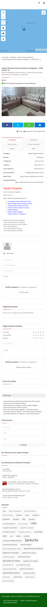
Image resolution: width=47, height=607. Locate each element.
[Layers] (44, 12)
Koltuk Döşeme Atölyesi (25, 57)
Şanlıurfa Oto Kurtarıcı (11, 553)
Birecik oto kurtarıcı (30, 511)
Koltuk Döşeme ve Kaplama (12, 405)
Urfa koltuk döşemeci (33, 414)
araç (4, 511)
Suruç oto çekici (23, 524)
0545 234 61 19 (39, 165)
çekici (5, 536)
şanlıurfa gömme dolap (23, 565)
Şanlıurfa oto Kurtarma (33, 548)
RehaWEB (29, 596)
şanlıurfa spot (17, 577)
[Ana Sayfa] (3, 33)
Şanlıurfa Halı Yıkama (10, 545)
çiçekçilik (26, 536)
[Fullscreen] (3, 22)
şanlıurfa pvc (6, 577)
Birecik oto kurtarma (15, 511)
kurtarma (6, 519)
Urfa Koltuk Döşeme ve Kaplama (14, 414)
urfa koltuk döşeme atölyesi (12, 412)
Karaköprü (40, 157)
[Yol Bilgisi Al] (3, 39)
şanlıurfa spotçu (29, 577)
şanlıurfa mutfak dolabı (9, 569)
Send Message (24, 292)
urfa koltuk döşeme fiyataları (32, 412)
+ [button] (3, 12)
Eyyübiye (19, 515)
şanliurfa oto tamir (11, 560)
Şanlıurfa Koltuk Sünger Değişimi (14, 409)
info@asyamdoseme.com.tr (34, 173)
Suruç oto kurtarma (9, 524)
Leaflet (38, 50)
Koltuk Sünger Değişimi (29, 405)
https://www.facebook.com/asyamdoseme (29, 182)
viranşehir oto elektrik (26, 528)
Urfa (33, 523)
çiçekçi (18, 536)
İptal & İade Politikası (10, 603)
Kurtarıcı (16, 519)
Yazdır (20, 131)
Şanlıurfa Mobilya (26, 545)
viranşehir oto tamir (9, 532)
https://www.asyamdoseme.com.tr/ (32, 176)
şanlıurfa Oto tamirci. (11, 573)
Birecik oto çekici (8, 515)
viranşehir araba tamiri (10, 528)
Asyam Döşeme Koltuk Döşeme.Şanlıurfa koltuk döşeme (21, 401)
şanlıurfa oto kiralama (26, 569)
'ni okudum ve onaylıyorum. (21, 287)
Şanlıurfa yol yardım (24, 557)
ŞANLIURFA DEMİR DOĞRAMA (12, 541)
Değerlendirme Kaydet (23, 367)
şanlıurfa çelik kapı (8, 581)
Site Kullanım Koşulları (10, 601)
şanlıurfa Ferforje (8, 565)
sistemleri (32, 519)
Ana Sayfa (5, 57)
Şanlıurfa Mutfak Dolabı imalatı (12, 549)
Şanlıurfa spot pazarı (9, 557)
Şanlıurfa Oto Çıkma (29, 553)
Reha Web (10, 253)
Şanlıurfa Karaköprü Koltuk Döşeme (15, 407)
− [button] (3, 17)
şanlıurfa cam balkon (30, 561)
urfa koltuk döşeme (32, 409)
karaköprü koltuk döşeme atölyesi (14, 403)
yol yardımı (38, 532)
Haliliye (27, 515)
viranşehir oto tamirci (24, 532)
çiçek (11, 536)
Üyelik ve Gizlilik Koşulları (28, 601)
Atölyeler (13, 57)
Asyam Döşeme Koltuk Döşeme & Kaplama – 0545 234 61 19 (21, 59)
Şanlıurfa (31, 540)
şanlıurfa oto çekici (29, 573)
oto (23, 519)
